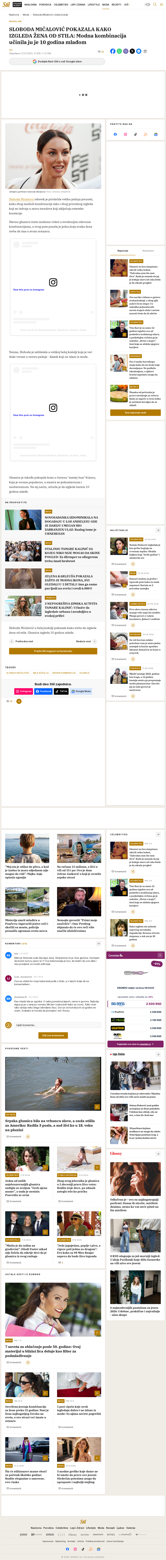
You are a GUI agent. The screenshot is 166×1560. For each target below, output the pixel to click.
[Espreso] (50, 1535)
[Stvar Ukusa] (140, 1535)
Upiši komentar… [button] (26, 1025)
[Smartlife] (98, 1535)
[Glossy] (73, 1535)
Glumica (84, 673)
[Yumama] (125, 1535)
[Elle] (61, 1535)
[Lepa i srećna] (85, 1535)
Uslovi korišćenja (115, 1541)
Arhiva (80, 1541)
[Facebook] (115, 134)
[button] (101, 51)
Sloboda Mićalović (22, 199)
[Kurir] (23, 1535)
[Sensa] (111, 1535)
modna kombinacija (64, 673)
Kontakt (71, 1541)
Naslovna (14, 14)
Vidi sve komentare (53, 1035)
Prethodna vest (24, 641)
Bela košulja (41, 673)
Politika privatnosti (95, 1541)
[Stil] (6, 4)
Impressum (48, 1541)
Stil (10, 50)
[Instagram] (125, 134)
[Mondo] (36, 1535)
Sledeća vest (83, 641)
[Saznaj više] (158, 1054)
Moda (26, 14)
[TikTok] (135, 134)
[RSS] (146, 134)
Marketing (60, 1541)
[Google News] (156, 134)
